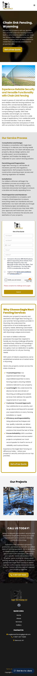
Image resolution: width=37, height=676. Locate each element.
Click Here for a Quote (24, 671)
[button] (34, 5)
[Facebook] (19, 605)
